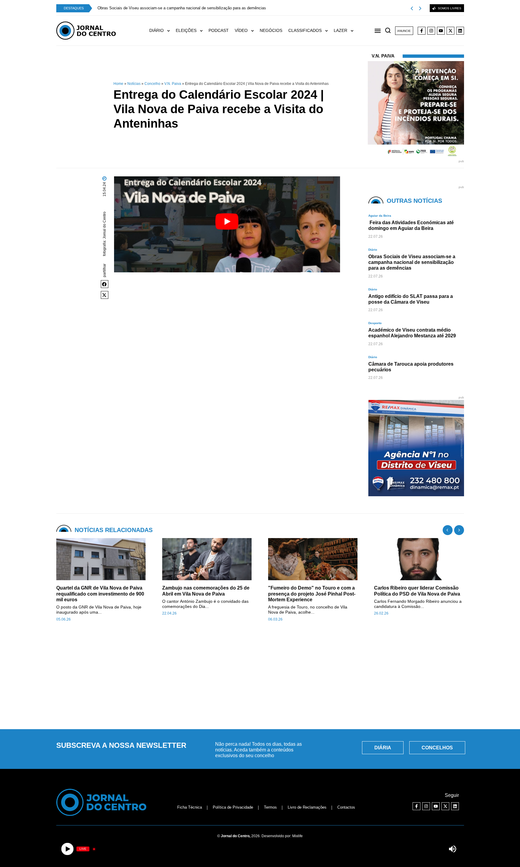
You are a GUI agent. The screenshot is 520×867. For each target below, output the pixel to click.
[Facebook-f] (422, 31)
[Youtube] (441, 31)
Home (118, 84)
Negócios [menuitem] (271, 30)
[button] (105, 284)
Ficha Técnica (189, 807)
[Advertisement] (260, 679)
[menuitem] (162, 30)
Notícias (134, 84)
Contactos (346, 807)
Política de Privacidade (233, 807)
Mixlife (297, 836)
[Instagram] (431, 31)
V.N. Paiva (172, 84)
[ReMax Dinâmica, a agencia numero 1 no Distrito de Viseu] (416, 494)
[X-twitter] (450, 31)
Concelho (152, 84)
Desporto (375, 323)
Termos (270, 807)
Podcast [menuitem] (219, 30)
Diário (372, 249)
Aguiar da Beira (379, 215)
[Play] (67, 849)
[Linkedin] (460, 31)
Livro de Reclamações (307, 807)
